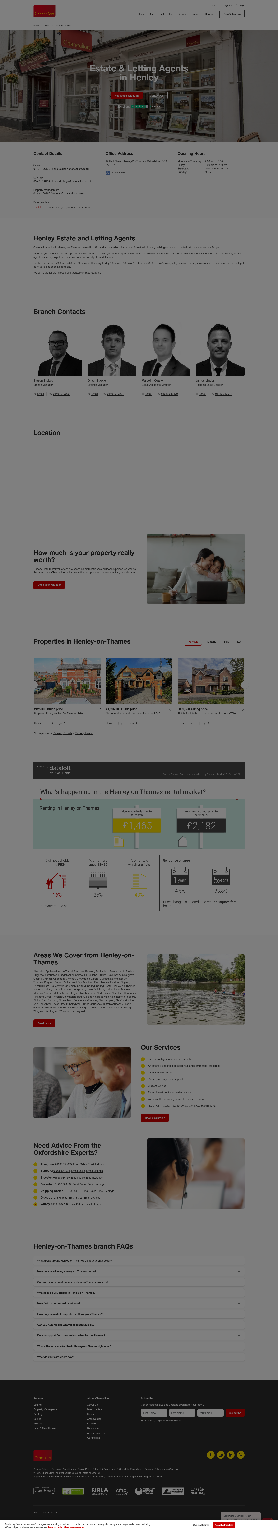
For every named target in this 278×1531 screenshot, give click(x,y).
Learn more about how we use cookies (66, 1527)
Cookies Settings (201, 1525)
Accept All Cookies (224, 1525)
